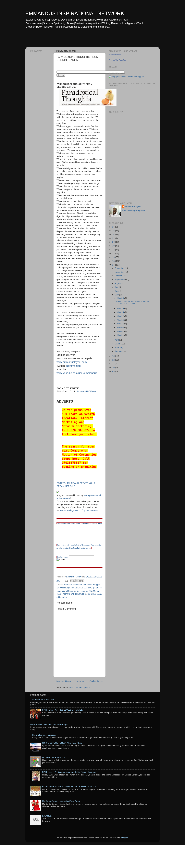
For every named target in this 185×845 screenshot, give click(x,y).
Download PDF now (86, 391)
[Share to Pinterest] (82, 580)
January (119, 351)
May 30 (120, 298)
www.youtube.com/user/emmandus (77, 373)
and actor (87, 585)
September (120, 280)
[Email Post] (66, 580)
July (117, 287)
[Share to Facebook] (79, 580)
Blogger (96, 585)
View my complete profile (133, 210)
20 (113, 242)
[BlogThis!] (74, 580)
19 (113, 246)
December (120, 268)
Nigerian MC (86, 591)
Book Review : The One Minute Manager (49, 724)
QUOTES (91, 594)
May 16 (120, 320)
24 (113, 234)
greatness (97, 588)
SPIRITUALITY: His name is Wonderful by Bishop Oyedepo (69, 772)
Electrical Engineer (65, 588)
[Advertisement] (80, 39)
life (78, 591)
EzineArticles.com (65, 573)
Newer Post (63, 681)
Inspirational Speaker (66, 591)
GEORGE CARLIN (83, 588)
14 (113, 265)
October (119, 276)
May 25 (120, 312)
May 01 (120, 335)
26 (113, 227)
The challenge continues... (44, 735)
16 (113, 257)
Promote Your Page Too (117, 60)
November (120, 272)
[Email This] (71, 580)
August (118, 283)
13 (113, 356)
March (118, 344)
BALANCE (46, 816)
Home (80, 681)
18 (113, 250)
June (117, 291)
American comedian (73, 585)
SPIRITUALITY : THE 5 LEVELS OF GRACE (62, 710)
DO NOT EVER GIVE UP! (53, 757)
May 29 (120, 308)
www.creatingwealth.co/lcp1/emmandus (79, 510)
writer (64, 597)
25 (113, 231)
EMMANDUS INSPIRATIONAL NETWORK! (75, 13)
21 (113, 238)
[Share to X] (76, 580)
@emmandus (73, 365)
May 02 (120, 331)
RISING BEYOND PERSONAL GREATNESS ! (62, 743)
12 (113, 360)
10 (113, 367)
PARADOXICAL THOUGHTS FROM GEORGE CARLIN (132, 302)
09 (113, 371)
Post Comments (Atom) (79, 687)
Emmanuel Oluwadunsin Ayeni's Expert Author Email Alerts (79, 523)
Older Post (96, 681)
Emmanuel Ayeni (115, 54)
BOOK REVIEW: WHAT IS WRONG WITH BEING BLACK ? (69, 787)
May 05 (120, 328)
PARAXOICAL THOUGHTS (74, 594)
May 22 (120, 316)
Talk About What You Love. (42, 700)
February (119, 347)
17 (113, 253)
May (117, 295)
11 (113, 364)
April (117, 340)
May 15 (120, 324)
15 (113, 261)
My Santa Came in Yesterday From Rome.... (62, 801)
